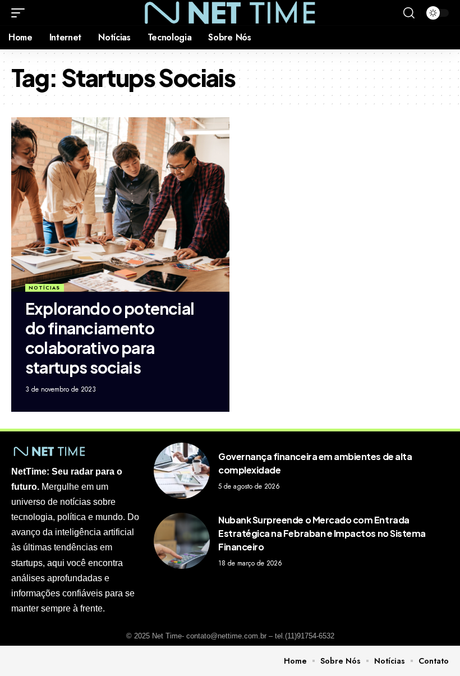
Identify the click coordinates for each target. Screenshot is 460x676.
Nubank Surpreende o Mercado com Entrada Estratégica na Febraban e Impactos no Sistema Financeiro (322, 533)
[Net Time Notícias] (230, 12)
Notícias (44, 287)
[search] (409, 12)
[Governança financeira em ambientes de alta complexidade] (182, 471)
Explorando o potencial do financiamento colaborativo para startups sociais (109, 337)
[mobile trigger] (20, 12)
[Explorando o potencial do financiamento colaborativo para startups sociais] (120, 204)
